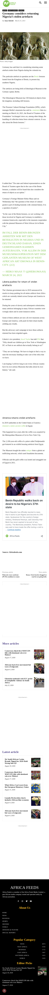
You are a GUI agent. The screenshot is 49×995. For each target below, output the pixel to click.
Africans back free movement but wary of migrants (18, 666)
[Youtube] (30, 901)
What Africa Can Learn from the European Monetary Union (17, 786)
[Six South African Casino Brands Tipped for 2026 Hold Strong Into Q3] (35, 762)
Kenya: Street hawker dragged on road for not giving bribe (36, 576)
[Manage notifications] (4, 991)
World (21, 10)
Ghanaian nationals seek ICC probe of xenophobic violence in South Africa (18, 681)
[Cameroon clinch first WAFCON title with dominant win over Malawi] (39, 654)
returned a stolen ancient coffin (13, 426)
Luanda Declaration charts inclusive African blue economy (17, 799)
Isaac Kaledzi (9, 21)
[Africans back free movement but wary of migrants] (39, 668)
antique (29, 450)
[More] (32, 26)
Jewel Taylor (25, 339)
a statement (36, 110)
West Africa (12, 10)
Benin (36, 76)
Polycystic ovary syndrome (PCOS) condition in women (11, 576)
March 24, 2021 (12, 275)
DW (38, 339)
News (5, 10)
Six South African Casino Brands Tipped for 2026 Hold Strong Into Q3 (16, 761)
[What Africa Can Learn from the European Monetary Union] (35, 788)
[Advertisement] (24, 154)
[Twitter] (26, 901)
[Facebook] (18, 901)
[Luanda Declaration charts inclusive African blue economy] (35, 801)
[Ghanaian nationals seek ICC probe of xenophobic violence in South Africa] (39, 682)
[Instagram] (22, 901)
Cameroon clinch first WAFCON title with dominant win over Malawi (17, 653)
